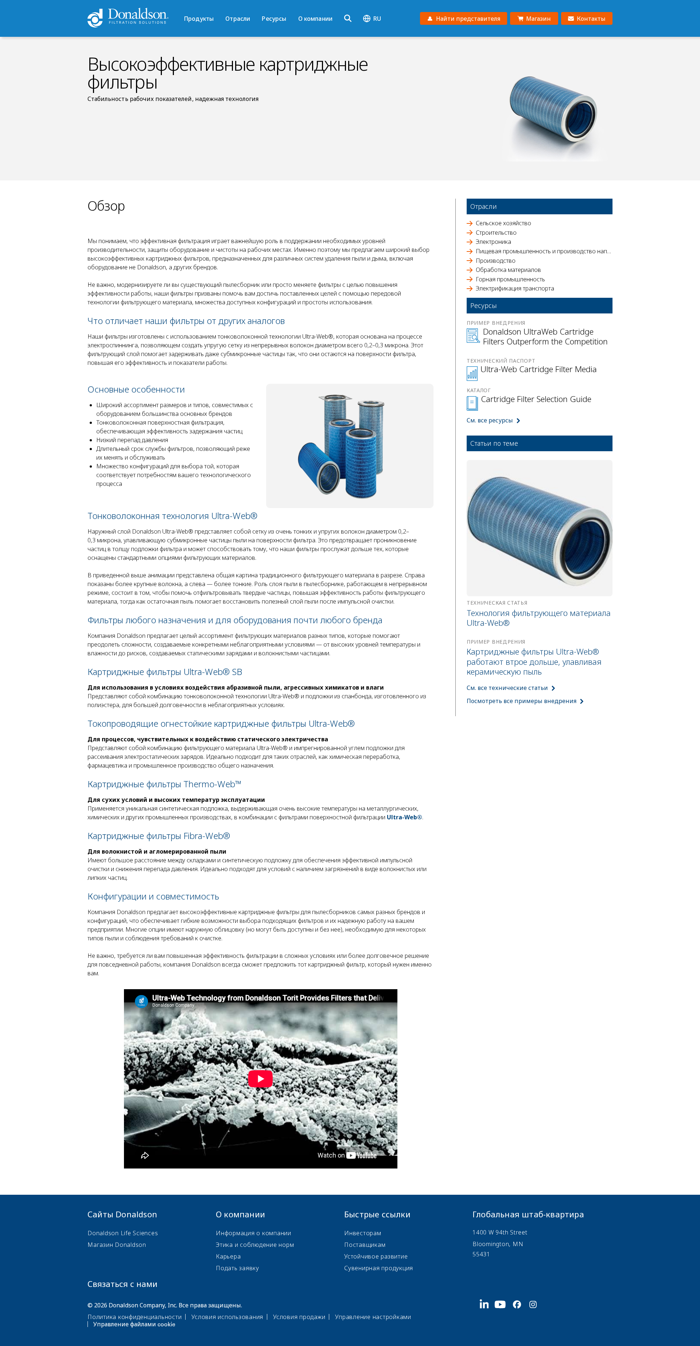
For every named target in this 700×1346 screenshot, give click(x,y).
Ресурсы (274, 19)
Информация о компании (253, 1233)
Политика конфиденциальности (135, 1317)
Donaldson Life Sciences (123, 1233)
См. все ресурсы (490, 420)
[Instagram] (536, 1314)
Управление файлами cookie (134, 1324)
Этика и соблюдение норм (255, 1245)
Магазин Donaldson (117, 1245)
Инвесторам (362, 1233)
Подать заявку (237, 1268)
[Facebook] (520, 1314)
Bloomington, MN (497, 1244)
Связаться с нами (123, 1283)
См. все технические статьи (507, 687)
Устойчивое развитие (376, 1256)
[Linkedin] (487, 1314)
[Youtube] (503, 1314)
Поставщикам (364, 1245)
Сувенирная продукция (378, 1268)
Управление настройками (373, 1317)
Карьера (228, 1256)
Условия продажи (299, 1317)
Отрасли (237, 19)
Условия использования (227, 1317)
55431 (481, 1254)
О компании (315, 19)
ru (377, 19)
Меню (186, 6)
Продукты (199, 19)
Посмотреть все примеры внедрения (521, 701)
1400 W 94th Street (500, 1232)
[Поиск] (347, 19)
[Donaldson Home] (133, 18)
